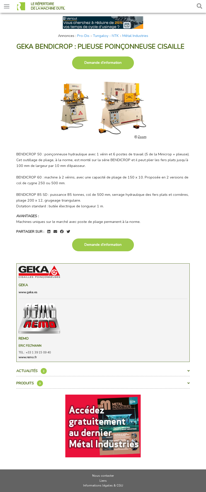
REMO (24, 338)
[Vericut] (103, 22)
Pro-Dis (83, 35)
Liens (103, 481)
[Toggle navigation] (6, 6)
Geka (23, 284)
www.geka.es (28, 292)
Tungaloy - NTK (106, 35)
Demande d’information (103, 62)
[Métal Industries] (103, 425)
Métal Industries (135, 35)
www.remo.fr (28, 357)
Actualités (30, 370)
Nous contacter (103, 476)
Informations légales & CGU (103, 485)
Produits (28, 383)
